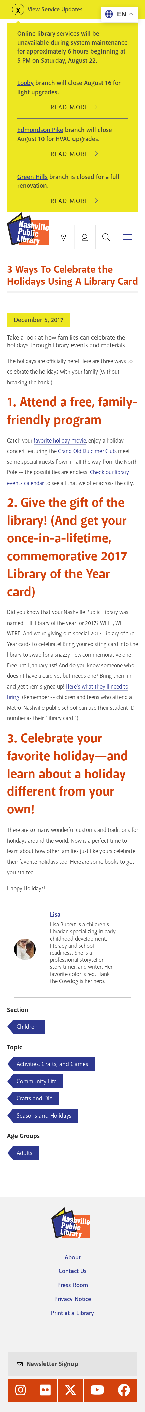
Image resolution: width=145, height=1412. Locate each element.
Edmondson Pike (40, 130)
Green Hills (32, 177)
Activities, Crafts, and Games (52, 1064)
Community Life (37, 1081)
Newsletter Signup (52, 1364)
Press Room (72, 1285)
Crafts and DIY (34, 1098)
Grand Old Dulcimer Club (87, 451)
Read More (72, 107)
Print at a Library (72, 1313)
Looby (25, 83)
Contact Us (73, 1271)
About (73, 1257)
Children (27, 1026)
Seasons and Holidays (44, 1115)
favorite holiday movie (60, 440)
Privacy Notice (72, 1299)
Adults (24, 1153)
